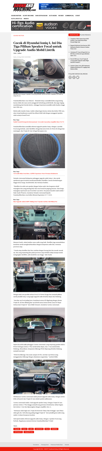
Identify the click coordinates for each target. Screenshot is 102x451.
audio (31, 429)
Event (78, 15)
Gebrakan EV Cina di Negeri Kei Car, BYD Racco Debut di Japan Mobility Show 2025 (80, 54)
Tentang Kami (45, 444)
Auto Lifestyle (16, 18)
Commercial (69, 15)
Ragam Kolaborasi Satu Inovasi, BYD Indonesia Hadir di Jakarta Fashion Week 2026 (80, 47)
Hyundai (17, 429)
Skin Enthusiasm (41, 15)
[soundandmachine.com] (24, 7)
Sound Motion (16, 15)
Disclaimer (36, 444)
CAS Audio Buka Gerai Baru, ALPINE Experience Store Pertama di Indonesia (35, 173)
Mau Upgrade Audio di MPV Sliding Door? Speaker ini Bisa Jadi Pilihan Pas (35, 201)
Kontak (67, 444)
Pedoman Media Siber (57, 444)
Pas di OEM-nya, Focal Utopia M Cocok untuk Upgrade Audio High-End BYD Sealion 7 (79, 60)
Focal (47, 429)
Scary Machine (28, 15)
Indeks (26, 18)
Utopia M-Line (29, 432)
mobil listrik (39, 429)
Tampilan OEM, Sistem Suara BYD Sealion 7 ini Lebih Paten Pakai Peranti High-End (79, 40)
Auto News (53, 15)
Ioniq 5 (24, 429)
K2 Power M (18, 432)
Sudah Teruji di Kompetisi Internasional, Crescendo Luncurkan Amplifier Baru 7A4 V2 (38, 122)
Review (61, 15)
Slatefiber (54, 429)
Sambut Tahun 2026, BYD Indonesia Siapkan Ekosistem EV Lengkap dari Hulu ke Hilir (80, 67)
